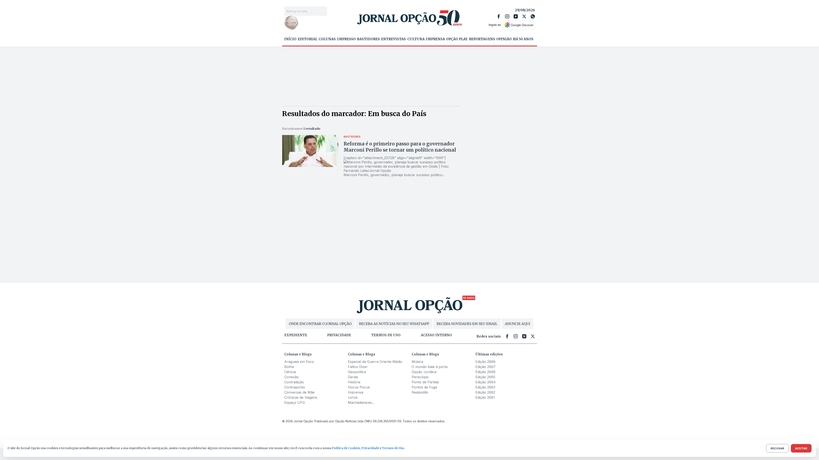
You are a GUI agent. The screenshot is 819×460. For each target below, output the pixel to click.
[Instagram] (507, 16)
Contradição (294, 382)
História (354, 382)
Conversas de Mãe (299, 392)
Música (417, 361)
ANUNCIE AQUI (517, 324)
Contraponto (294, 387)
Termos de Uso (393, 448)
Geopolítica (357, 372)
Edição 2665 (485, 377)
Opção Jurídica (424, 372)
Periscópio (420, 377)
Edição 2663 (485, 387)
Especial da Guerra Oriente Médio (375, 361)
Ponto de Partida (425, 382)
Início (290, 39)
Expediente (295, 335)
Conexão (291, 377)
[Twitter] (524, 16)
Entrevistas (393, 39)
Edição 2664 (485, 382)
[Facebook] (499, 16)
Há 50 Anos (523, 39)
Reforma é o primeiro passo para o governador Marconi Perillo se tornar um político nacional (400, 147)
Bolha (289, 367)
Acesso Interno (436, 335)
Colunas (327, 39)
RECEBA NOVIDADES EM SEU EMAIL (467, 324)
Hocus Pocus (359, 387)
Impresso (346, 39)
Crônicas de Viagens (300, 397)
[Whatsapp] (533, 16)
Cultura (416, 39)
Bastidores (368, 39)
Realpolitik (420, 392)
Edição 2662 (485, 392)
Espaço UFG (294, 402)
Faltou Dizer (358, 367)
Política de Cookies (346, 448)
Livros (353, 397)
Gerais (353, 377)
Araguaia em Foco (299, 361)
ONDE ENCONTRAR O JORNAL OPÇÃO (320, 324)
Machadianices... (361, 402)
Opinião (504, 39)
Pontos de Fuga (424, 387)
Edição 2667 (485, 367)
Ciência (290, 372)
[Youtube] (516, 16)
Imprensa (435, 39)
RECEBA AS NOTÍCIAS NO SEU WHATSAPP (394, 324)
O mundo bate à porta (429, 367)
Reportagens (482, 39)
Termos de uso (386, 335)
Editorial (307, 39)
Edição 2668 (485, 361)
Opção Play (457, 39)
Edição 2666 (485, 372)
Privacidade (339, 335)
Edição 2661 (485, 397)
